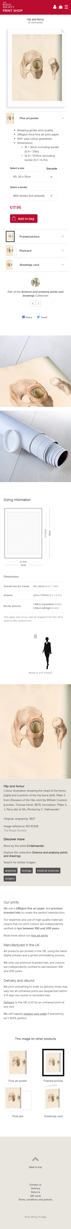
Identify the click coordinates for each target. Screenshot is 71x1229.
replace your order (35, 1013)
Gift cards (35, 1196)
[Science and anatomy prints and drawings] (35, 282)
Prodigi (42, 1217)
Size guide (51, 168)
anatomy (10, 870)
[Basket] (60, 7)
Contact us (35, 1184)
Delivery (9, 1002)
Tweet (44, 317)
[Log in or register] (55, 7)
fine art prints (39, 935)
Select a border (18, 187)
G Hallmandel (35, 22)
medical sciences (48, 870)
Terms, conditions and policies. (35, 1199)
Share (29, 317)
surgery (10, 878)
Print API (29, 1217)
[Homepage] (11, 7)
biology (26, 870)
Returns (35, 1192)
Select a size (33, 168)
